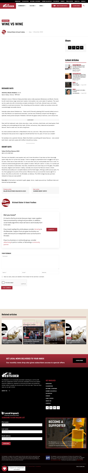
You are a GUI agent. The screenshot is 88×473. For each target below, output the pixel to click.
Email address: (6, 436)
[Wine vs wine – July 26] (76, 332)
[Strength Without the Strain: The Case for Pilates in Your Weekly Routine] (68, 67)
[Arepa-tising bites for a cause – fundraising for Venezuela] (33, 332)
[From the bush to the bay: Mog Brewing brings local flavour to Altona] (54, 332)
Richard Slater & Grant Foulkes (16, 32)
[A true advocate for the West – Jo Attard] (68, 91)
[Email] (81, 47)
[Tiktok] (58, 407)
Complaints (38, 466)
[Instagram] (54, 407)
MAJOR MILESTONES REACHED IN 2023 (14, 191)
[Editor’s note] (68, 85)
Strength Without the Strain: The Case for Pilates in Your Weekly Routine (79, 67)
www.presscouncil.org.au (56, 460)
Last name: (5, 429)
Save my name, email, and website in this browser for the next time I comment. (24, 276)
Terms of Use (31, 466)
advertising (7, 242)
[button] (84, 6)
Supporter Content (76, 70)
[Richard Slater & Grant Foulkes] (4, 32)
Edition (74, 82)
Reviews (5, 21)
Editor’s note (75, 83)
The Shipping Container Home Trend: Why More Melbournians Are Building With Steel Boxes (79, 76)
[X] (73, 47)
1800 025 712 (80, 460)
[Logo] (8, 5)
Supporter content (77, 64)
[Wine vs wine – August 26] (12, 332)
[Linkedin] (77, 47)
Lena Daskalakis (76, 93)
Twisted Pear (82, 466)
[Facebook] (70, 47)
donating (37, 229)
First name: (5, 422)
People (74, 89)
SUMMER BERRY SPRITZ (40, 191)
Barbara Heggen (76, 84)
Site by (77, 466)
